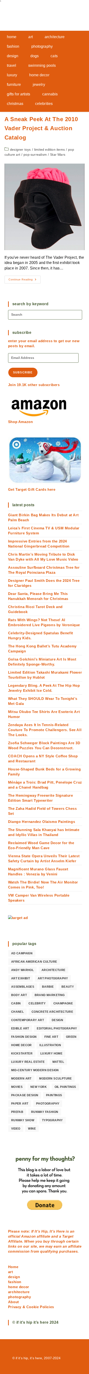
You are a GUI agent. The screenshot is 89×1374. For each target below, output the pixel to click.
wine (32, 1128)
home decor (21, 1045)
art (10, 1272)
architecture (54, 970)
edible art (20, 1028)
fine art (51, 1036)
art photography (53, 978)
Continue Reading (25, 281)
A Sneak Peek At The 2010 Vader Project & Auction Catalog (41, 128)
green (71, 1036)
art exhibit (20, 978)
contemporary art (27, 1020)
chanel (17, 1011)
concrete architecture (52, 1011)
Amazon (29, 1236)
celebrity (37, 1003)
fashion (14, 1282)
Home (13, 1267)
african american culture (34, 961)
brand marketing (50, 995)
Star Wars (57, 154)
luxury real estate (28, 1062)
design (57, 1020)
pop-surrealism (35, 154)
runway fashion (44, 1112)
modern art (21, 1078)
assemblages (22, 986)
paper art (19, 1103)
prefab (17, 1112)
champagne (63, 1003)
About (13, 1302)
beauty (67, 986)
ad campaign (22, 953)
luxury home (51, 1053)
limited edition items (49, 149)
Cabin (16, 1003)
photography (47, 1103)
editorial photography (57, 1028)
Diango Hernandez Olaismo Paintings (41, 822)
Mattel (58, 1062)
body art (19, 995)
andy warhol (22, 970)
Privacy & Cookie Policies (31, 1307)
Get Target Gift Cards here (32, 489)
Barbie (48, 986)
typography (52, 1120)
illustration (50, 1045)
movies (17, 1087)
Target (68, 1236)
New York (38, 1087)
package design (24, 1095)
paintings (54, 1095)
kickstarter (22, 1053)
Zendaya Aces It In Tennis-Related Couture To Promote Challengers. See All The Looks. (44, 730)
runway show (22, 1120)
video (15, 1128)
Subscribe (23, 372)
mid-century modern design (35, 1070)
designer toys (20, 149)
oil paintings (65, 1087)
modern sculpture (55, 1078)
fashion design (24, 1036)
